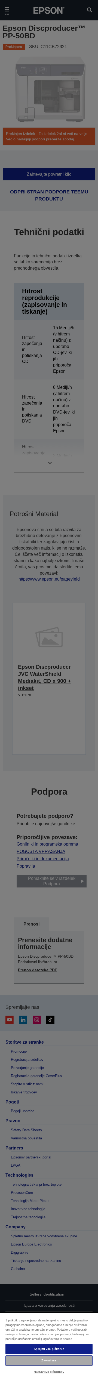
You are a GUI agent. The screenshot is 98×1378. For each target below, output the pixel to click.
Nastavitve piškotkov (49, 1371)
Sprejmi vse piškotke (49, 1349)
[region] (49, 1345)
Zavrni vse (48, 1360)
